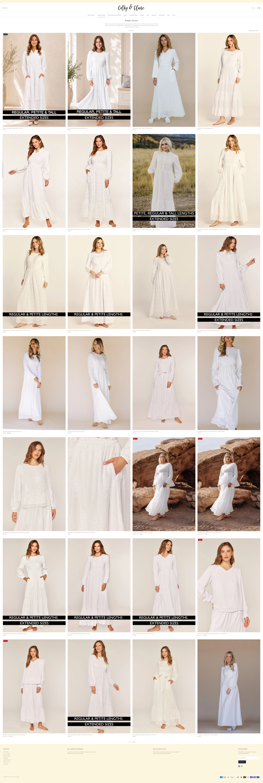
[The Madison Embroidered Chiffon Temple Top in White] (34, 484)
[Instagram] (241, 766)
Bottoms (154, 15)
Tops (148, 15)
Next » (134, 742)
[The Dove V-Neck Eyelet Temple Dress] (164, 282)
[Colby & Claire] (131, 8)
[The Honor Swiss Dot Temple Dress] (99, 383)
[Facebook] (239, 766)
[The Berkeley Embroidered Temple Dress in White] (34, 585)
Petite (125, 15)
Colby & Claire (8, 776)
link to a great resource (162, 752)
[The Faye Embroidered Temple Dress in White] (99, 585)
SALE (168, 15)
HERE (81, 753)
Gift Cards (5, 752)
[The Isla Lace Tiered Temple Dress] (228, 80)
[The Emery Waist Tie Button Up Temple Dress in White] (164, 383)
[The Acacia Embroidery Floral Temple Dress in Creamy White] (228, 181)
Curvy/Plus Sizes (133, 15)
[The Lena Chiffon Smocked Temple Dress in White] (99, 686)
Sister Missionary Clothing (114, 15)
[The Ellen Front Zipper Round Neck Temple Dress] (99, 282)
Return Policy (6, 756)
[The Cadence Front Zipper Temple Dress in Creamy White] (34, 282)
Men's (173, 15)
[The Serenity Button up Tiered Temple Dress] (228, 282)
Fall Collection (91, 15)
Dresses (142, 15)
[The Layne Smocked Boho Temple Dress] (99, 80)
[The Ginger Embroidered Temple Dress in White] (164, 686)
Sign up (242, 761)
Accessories (162, 15)
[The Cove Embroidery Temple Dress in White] (164, 585)
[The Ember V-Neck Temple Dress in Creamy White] (34, 181)
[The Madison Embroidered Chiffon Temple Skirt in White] (99, 484)
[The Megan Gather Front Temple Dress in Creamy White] (228, 383)
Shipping (5, 758)
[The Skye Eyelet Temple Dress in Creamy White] (99, 181)
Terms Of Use (6, 762)
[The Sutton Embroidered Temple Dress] (34, 383)
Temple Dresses (101, 15)
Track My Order (7, 760)
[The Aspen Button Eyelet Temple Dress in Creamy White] (164, 181)
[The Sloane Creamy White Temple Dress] (164, 80)
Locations (5, 764)
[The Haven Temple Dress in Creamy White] (228, 686)
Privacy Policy (6, 754)
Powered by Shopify (15, 776)
